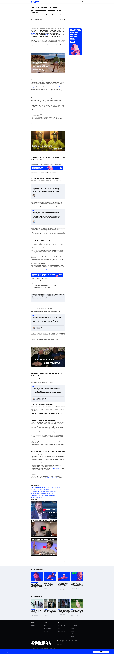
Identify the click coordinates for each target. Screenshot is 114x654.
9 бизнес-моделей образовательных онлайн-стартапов (43, 493)
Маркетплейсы (74, 625)
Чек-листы (46, 631)
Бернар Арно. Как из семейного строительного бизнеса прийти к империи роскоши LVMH (77, 585)
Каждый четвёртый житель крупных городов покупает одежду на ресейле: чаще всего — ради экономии (50, 612)
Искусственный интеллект (62, 625)
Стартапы (73, 633)
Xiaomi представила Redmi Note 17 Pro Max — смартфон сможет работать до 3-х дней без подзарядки (77, 612)
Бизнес (58, 628)
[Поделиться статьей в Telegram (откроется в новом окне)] (58, 20)
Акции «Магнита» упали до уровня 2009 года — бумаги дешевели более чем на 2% (64, 611)
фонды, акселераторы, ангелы (52, 161)
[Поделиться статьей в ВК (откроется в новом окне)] (60, 20)
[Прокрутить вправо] (82, 570)
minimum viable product (57, 468)
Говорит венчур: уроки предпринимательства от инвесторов (43, 491)
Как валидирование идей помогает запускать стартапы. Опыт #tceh (45, 487)
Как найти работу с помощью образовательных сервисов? (43, 495)
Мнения (32, 5)
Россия (72, 631)
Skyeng (33, 33)
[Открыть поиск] (82, 1)
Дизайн (58, 633)
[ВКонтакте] (82, 644)
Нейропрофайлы (47, 628)
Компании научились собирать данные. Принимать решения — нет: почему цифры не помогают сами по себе (37, 585)
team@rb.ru (59, 644)
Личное (72, 628)
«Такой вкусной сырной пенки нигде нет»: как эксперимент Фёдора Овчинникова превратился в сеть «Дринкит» (63, 585)
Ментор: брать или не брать (36, 497)
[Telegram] (80, 644)
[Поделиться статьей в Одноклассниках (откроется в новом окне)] (62, 20)
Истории (45, 625)
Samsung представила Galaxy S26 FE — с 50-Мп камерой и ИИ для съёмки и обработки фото (37, 612)
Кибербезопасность (61, 631)
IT (57, 636)
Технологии (73, 634)
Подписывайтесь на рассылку (51, 477)
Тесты (45, 633)
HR (58, 634)
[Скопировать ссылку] (64, 20)
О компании (33, 625)
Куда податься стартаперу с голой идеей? (40, 489)
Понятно (101, 651)
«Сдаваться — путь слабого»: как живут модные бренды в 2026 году (49, 585)
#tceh (46, 34)
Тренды (72, 636)
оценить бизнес (46, 269)
